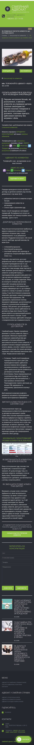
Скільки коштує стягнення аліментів (17, 534)
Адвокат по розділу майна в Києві (12, 701)
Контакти (5, 686)
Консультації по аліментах (18, 35)
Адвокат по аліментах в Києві (11, 699)
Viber (14, 145)
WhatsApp (23, 145)
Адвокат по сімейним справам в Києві (14, 682)
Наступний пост (26, 71)
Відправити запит (17, 178)
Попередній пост (8, 71)
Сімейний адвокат (7, 741)
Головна (4, 35)
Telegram (28, 170)
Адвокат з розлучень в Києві (11, 697)
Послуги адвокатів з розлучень (12, 684)
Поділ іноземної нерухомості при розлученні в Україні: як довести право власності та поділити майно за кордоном (22, 607)
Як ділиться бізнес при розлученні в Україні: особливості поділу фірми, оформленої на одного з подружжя (22, 653)
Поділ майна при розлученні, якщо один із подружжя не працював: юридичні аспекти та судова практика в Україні (23, 630)
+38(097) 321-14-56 (15, 18)
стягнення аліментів (9, 127)
